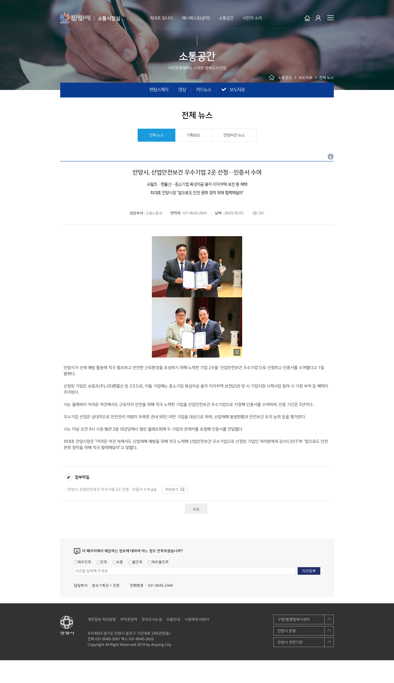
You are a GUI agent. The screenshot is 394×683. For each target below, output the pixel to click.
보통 (119, 562)
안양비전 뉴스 (234, 135)
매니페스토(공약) (196, 18)
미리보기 (171, 489)
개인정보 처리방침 (102, 619)
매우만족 (84, 562)
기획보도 (193, 135)
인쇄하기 (330, 156)
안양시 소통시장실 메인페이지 (307, 18)
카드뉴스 (203, 89)
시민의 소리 (252, 18)
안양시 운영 (287, 631)
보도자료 (237, 89)
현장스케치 (158, 89)
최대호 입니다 (161, 18)
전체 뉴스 (156, 135)
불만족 (137, 562)
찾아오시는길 (152, 619)
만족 (103, 562)
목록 (196, 509)
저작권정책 (128, 619)
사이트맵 (330, 17)
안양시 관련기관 (290, 642)
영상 (182, 89)
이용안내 (173, 619)
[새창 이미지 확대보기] (236, 352)
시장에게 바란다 (196, 619)
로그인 (318, 18)
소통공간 (226, 18)
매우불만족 (160, 562)
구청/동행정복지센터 (294, 619)
